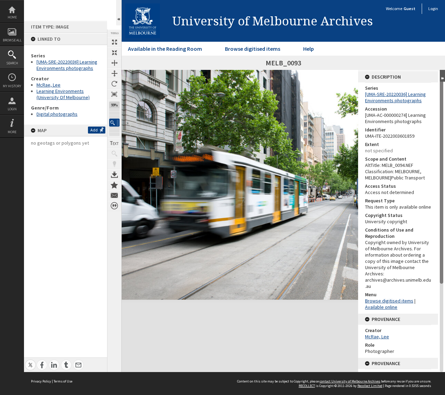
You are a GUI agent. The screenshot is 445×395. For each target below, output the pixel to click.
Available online (381, 307)
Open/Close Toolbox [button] (118, 12)
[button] (114, 123)
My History (12, 86)
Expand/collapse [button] (442, 76)
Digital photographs (57, 114)
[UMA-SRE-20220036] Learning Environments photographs (67, 65)
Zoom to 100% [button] (114, 94)
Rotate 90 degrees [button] (114, 84)
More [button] (12, 132)
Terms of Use (63, 381)
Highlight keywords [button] (114, 164)
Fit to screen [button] (114, 52)
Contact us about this (114, 195)
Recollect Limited (369, 386)
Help (308, 48)
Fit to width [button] (114, 63)
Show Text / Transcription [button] (114, 143)
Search (12, 63)
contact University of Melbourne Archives (349, 381)
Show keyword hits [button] (114, 153)
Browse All (12, 40)
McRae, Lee (48, 85)
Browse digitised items (252, 48)
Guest (409, 8)
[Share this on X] (30, 361)
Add (94, 129)
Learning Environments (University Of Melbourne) (63, 94)
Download (114, 174)
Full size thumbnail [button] (114, 42)
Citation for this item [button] (114, 206)
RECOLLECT (307, 386)
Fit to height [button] (114, 73)
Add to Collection (114, 185)
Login (12, 109)
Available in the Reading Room (165, 48)
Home (12, 17)
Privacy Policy (41, 381)
